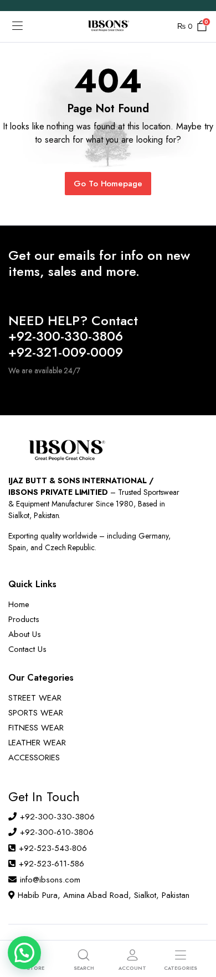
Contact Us (27, 649)
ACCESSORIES (34, 757)
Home (18, 604)
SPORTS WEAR (35, 713)
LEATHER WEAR (37, 742)
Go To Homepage (108, 183)
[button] (24, 952)
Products (23, 619)
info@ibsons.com (50, 880)
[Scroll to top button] (198, 927)
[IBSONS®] (108, 26)
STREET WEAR (34, 698)
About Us (24, 634)
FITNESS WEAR (36, 728)
